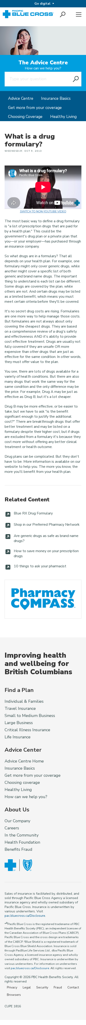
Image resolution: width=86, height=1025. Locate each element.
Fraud (58, 987)
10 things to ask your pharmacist (40, 566)
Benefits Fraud (18, 849)
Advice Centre (20, 98)
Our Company (17, 821)
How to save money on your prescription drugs (46, 553)
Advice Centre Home (24, 761)
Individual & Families (24, 701)
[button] (63, 14)
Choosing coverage (22, 782)
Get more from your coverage (35, 107)
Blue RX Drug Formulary (33, 513)
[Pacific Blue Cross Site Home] (29, 14)
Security (42, 987)
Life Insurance (18, 737)
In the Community (22, 835)
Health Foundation (22, 842)
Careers (12, 828)
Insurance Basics (56, 98)
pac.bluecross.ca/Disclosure (25, 916)
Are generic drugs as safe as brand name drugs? (46, 538)
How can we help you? (43, 68)
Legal (27, 987)
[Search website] (76, 79)
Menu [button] (78, 14)
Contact (73, 987)
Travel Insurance (20, 708)
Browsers (14, 995)
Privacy (12, 987)
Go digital (42, 3)
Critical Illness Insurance (27, 730)
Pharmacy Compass (43, 599)
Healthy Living (63, 116)
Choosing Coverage (25, 116)
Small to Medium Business (30, 715)
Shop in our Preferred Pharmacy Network (47, 524)
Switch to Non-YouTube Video (43, 211)
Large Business (19, 722)
